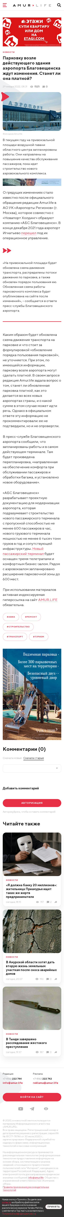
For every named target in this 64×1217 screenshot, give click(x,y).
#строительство (18, 627)
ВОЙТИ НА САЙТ (32, 1097)
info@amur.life (13, 1082)
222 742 (42, 1078)
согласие (6, 1202)
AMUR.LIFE (48, 600)
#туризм (38, 637)
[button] (46, 1108)
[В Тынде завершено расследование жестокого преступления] (56, 1052)
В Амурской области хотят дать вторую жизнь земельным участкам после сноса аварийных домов (31, 968)
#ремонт (31, 617)
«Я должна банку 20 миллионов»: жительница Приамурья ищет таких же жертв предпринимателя (31, 891)
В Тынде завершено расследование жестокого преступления (26, 1043)
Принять (53, 1206)
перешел (28, 233)
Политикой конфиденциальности (19, 1213)
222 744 (12, 1078)
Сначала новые (12, 758)
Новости (9, 52)
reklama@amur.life (45, 1082)
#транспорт (15, 637)
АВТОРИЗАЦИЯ (32, 803)
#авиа (11, 617)
